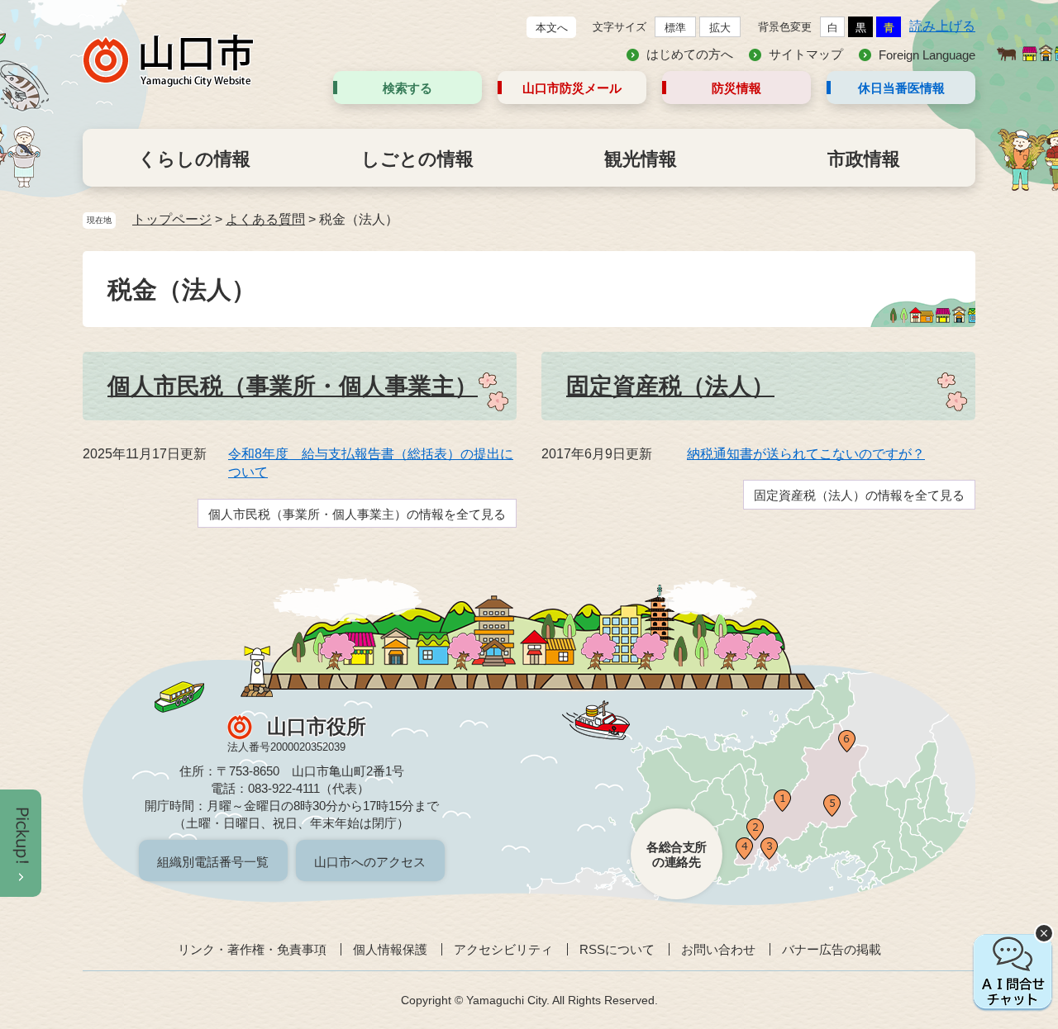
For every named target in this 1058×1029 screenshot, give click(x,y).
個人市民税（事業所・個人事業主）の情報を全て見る (357, 514)
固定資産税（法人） (670, 386)
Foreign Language (927, 55)
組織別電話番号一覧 (213, 862)
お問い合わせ (718, 949)
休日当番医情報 (901, 88)
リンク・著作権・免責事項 (252, 949)
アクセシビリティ (503, 949)
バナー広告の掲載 (831, 949)
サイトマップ (806, 54)
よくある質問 (265, 219)
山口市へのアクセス (370, 862)
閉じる (1044, 933)
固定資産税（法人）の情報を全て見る (859, 495)
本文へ (552, 27)
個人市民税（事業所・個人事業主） (292, 386)
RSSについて (617, 949)
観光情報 (640, 159)
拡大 (720, 27)
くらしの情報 (194, 159)
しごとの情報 (417, 159)
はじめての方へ (689, 54)
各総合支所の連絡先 (676, 854)
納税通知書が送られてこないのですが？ (806, 454)
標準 (675, 27)
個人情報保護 (390, 949)
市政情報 (863, 159)
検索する (407, 88)
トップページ (172, 219)
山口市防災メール (572, 88)
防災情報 (736, 88)
